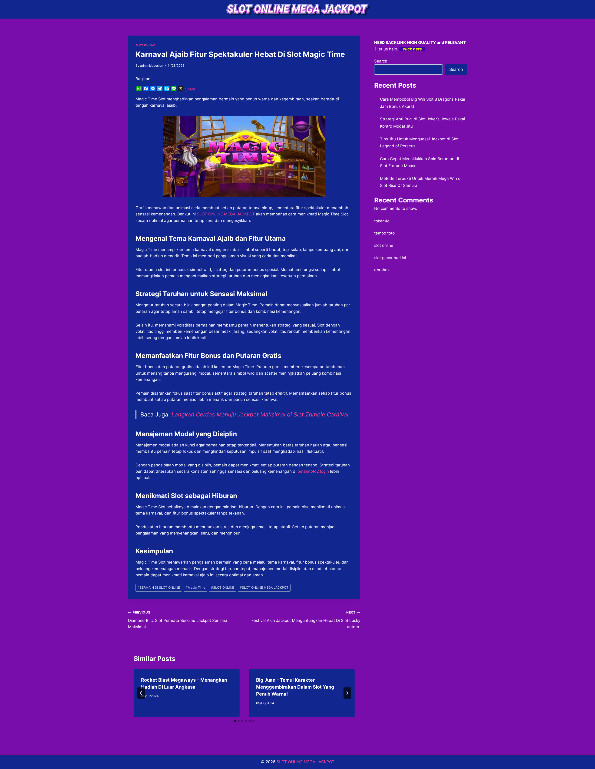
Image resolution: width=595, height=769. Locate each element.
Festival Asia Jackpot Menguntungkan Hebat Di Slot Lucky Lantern (305, 620)
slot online (383, 245)
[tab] (235, 721)
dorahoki (382, 269)
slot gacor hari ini (390, 257)
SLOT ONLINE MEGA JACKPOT (264, 587)
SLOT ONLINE (145, 45)
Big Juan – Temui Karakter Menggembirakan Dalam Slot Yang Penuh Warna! (295, 687)
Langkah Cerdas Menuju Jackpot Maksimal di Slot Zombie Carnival (260, 414)
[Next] (347, 693)
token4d (382, 221)
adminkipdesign (151, 65)
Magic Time (195, 587)
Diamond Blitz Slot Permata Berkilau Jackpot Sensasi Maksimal (177, 620)
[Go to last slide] (141, 693)
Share (190, 89)
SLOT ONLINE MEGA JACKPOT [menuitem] (226, 214)
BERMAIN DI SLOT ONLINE (159, 587)
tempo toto (384, 233)
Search (380, 61)
